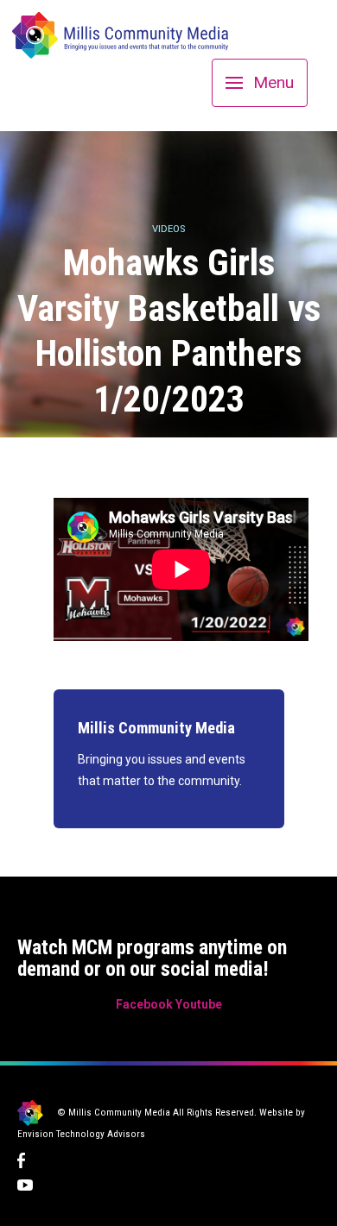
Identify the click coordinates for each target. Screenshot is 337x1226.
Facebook (144, 1004)
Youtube (198, 1004)
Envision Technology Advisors (81, 1134)
